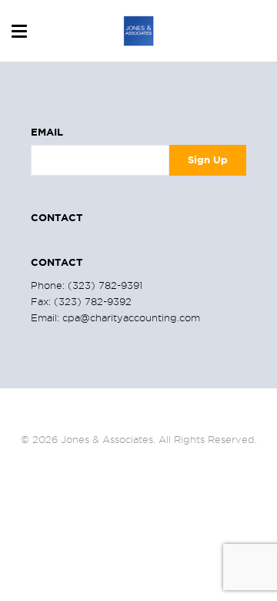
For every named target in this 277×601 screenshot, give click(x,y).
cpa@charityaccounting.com (131, 317)
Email (47, 132)
